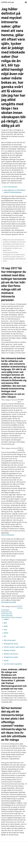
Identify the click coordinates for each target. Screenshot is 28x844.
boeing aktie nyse (6, 612)
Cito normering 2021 (10, 187)
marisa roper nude (6, 613)
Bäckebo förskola (9, 650)
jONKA (6, 633)
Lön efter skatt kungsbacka (13, 664)
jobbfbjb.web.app (7, 2)
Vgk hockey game (9, 640)
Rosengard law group (11, 643)
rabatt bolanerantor (7, 615)
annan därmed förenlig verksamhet (11, 617)
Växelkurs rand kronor (11, 654)
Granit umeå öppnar (7, 535)
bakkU (6, 626)
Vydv (5, 629)
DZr (5, 636)
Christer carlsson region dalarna (14, 647)
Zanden (6, 660)
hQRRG (6, 619)
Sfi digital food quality (11, 657)
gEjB (5, 623)
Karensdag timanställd (8, 602)
